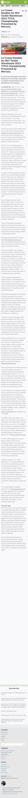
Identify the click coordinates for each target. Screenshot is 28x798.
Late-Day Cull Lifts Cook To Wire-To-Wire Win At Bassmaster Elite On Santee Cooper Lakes (14, 699)
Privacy (3, 738)
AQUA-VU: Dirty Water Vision (8, 711)
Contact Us (4, 734)
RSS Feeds (4, 772)
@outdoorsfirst (5, 766)
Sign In (3, 756)
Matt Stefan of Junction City (13, 240)
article (8, 31)
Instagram (4, 768)
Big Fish (8, 5)
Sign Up (3, 758)
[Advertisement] (14, 622)
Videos (23, 5)
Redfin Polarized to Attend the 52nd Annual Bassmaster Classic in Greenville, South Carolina (12, 721)
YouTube (3, 770)
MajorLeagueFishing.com (8, 363)
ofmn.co (9, 776)
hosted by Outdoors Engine (9, 793)
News (2, 5)
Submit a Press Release (7, 750)
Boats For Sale (15, 5)
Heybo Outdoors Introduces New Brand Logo (13, 715)
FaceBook (4, 764)
